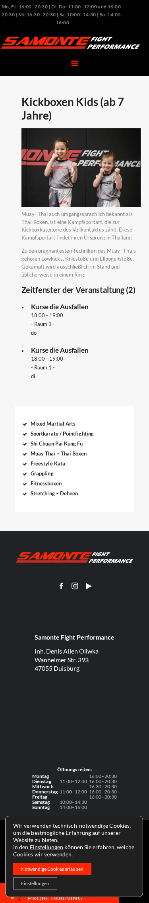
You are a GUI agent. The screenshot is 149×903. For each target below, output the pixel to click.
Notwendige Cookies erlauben (52, 869)
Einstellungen (47, 847)
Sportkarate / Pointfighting (62, 433)
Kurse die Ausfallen (60, 307)
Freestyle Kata (48, 463)
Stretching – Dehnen (54, 493)
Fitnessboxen (46, 483)
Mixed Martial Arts (53, 423)
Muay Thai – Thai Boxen (59, 453)
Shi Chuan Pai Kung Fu (57, 443)
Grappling (42, 473)
